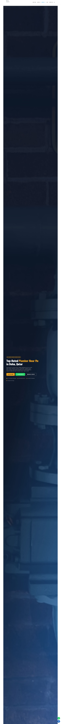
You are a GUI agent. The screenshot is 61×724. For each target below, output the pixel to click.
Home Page (34, 2)
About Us (38, 2)
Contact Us (51, 2)
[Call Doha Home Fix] (58, 721)
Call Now (11, 374)
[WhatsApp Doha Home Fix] (58, 718)
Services (43, 2)
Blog (47, 2)
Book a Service (32, 374)
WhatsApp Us (20, 374)
